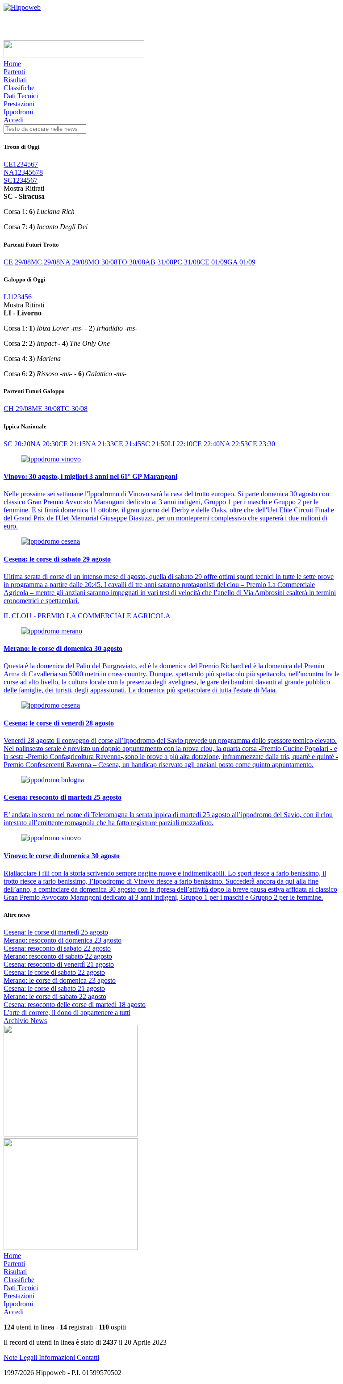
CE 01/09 (213, 262)
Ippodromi (18, 112)
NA (9, 172)
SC (8, 180)
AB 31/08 (159, 262)
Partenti (14, 71)
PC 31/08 (186, 262)
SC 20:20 (17, 444)
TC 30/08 (74, 408)
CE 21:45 (127, 444)
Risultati (15, 80)
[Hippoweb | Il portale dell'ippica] (22, 7)
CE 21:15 (72, 444)
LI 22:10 (180, 444)
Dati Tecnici (21, 96)
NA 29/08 (74, 262)
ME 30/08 (46, 408)
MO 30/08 (102, 262)
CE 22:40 (206, 444)
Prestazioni (19, 104)
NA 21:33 (100, 444)
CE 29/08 (17, 262)
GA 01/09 (241, 262)
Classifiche (19, 88)
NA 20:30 (44, 444)
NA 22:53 (234, 444)
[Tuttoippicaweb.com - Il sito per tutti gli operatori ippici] (74, 55)
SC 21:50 (154, 444)
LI (7, 297)
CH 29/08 (18, 408)
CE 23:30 (261, 444)
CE (8, 164)
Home (12, 63)
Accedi (14, 120)
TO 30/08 (131, 262)
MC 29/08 (45, 262)
